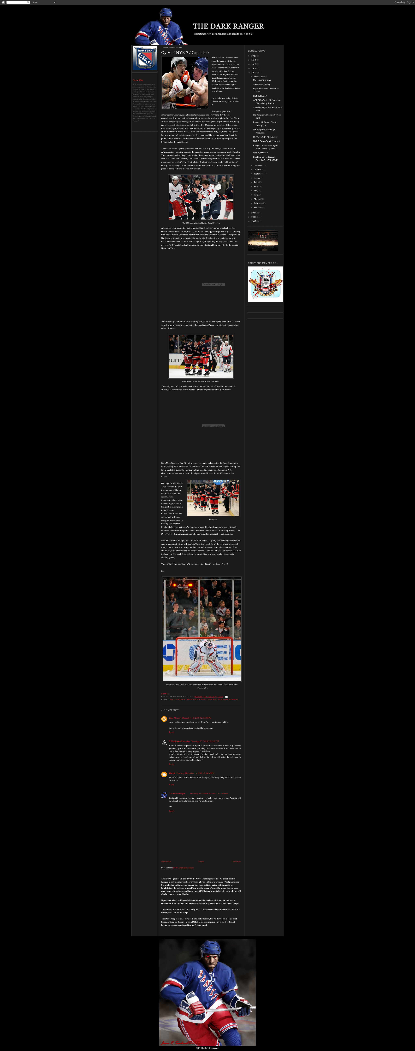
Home (201, 861)
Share (164, 694)
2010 (253, 72)
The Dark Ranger (177, 793)
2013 (253, 59)
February (258, 203)
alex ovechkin (177, 699)
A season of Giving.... (262, 84)
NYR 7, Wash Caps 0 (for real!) (266, 141)
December (258, 76)
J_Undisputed (175, 741)
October (257, 169)
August (257, 177)
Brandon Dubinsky (196, 699)
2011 (253, 68)
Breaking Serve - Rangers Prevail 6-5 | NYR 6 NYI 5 (265, 158)
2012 (253, 64)
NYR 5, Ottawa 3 (260, 152)
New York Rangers (228, 699)
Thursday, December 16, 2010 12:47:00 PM (209, 793)
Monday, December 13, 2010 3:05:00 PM (201, 741)
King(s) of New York (262, 80)
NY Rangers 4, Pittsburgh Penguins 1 (264, 131)
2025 (253, 55)
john (171, 717)
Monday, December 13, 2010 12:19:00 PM (193, 717)
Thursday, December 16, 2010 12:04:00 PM (195, 773)
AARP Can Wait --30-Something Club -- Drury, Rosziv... (267, 101)
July (256, 182)
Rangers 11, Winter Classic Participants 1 (265, 124)
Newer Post (166, 861)
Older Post (236, 861)
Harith (172, 773)
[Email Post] (226, 697)
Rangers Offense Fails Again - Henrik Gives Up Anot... (266, 147)
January (257, 207)
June (256, 186)
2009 (253, 212)
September (259, 173)
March (257, 198)
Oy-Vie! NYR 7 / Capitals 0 (185, 52)
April (256, 194)
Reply (171, 732)
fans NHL (212, 699)
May (256, 190)
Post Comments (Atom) (183, 867)
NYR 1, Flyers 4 (260, 95)
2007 (253, 221)
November (259, 165)
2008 (253, 216)
